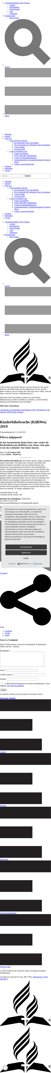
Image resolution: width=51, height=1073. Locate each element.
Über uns (8, 138)
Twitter (7, 633)
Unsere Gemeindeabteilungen (25, 158)
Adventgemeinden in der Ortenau (17, 3)
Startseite (8, 134)
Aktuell (7, 136)
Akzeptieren (26, 547)
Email (7, 635)
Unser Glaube (19, 147)
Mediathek (9, 168)
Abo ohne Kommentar (15, 686)
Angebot (8, 166)
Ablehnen (26, 552)
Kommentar (5, 651)
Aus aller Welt (19, 149)
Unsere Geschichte (21, 153)
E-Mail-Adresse (6, 675)
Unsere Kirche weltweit (18, 141)
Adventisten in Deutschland (10, 410)
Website (3, 679)
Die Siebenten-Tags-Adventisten (26, 143)
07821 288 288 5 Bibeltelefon (25, 156)
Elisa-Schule (14, 18)
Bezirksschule (10, 16)
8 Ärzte (7, 171)
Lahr (11, 11)
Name (3, 670)
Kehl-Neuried (14, 9)
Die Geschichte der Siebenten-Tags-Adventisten (32, 145)
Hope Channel (17, 412)
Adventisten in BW (28, 410)
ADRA (9, 412)
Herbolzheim (14, 7)
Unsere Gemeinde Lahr (18, 151)
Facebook (8, 631)
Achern (12, 5)
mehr (26, 558)
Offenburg (13, 14)
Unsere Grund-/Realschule (24, 164)
